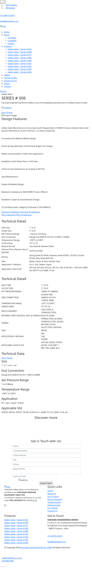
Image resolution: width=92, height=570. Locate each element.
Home (6, 32)
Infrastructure (10, 80)
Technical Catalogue (10, 212)
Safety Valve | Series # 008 (20, 52)
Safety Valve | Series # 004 (20, 72)
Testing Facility (10, 78)
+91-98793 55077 (7, 15)
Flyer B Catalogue (24, 215)
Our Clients (52, 508)
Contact (7, 86)
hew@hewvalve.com (9, 21)
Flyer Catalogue (8, 215)
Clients (7, 83)
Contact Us (52, 511)
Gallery (7, 75)
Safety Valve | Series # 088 (20, 60)
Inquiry (3, 91)
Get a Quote (6, 112)
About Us (51, 493)
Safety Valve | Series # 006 (20, 57)
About (6, 35)
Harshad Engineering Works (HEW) (36, 547)
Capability (12, 40)
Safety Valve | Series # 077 (20, 55)
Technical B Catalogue (30, 212)
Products (8, 46)
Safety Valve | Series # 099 (20, 69)
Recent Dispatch (54, 499)
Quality (11, 43)
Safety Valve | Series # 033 (20, 49)
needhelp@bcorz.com (12, 558)
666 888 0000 (8, 561)
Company (12, 37)
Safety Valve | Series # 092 (20, 66)
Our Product (53, 496)
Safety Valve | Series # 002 (20, 63)
